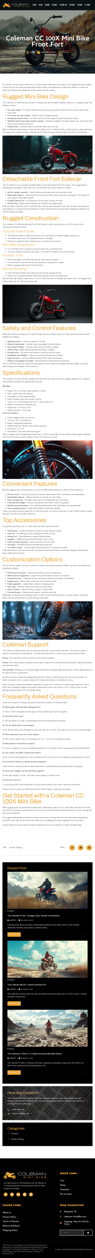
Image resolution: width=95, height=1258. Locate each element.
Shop (62, 1185)
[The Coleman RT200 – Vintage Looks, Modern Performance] (47, 890)
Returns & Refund (11, 1225)
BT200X (72, 5)
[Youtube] (25, 1194)
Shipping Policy (10, 1230)
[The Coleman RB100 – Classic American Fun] (47, 959)
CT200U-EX (63, 5)
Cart (62, 1180)
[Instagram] (18, 1194)
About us (7, 1212)
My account (65, 1194)
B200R (47, 5)
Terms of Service (11, 1221)
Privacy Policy (9, 1217)
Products (10, 911)
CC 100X (87, 5)
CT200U (79, 5)
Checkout (64, 1189)
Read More (13, 934)
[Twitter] (12, 1194)
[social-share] (72, 847)
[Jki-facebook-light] (6, 1194)
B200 (34, 5)
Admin (13, 920)
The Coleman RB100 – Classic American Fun (26, 985)
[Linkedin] (31, 1194)
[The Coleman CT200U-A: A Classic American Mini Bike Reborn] (47, 1028)
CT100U (54, 5)
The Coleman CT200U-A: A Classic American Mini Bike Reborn (34, 1054)
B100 (40, 5)
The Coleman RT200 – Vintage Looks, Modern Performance (33, 916)
